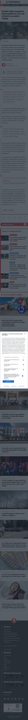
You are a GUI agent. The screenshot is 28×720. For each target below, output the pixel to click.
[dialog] (14, 360)
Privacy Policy (21, 386)
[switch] (23, 360)
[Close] (25, 334)
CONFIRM (8, 381)
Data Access (14, 386)
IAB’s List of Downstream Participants (15, 353)
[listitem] (14, 357)
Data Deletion (6, 386)
